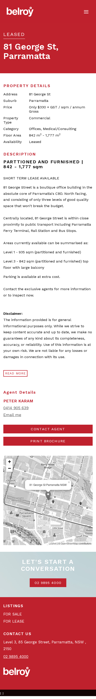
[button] (48, 441)
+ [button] (9, 461)
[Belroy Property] (20, 11)
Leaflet (52, 543)
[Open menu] (86, 11)
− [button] (9, 468)
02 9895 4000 (48, 583)
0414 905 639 (16, 407)
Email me (12, 414)
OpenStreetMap (69, 543)
